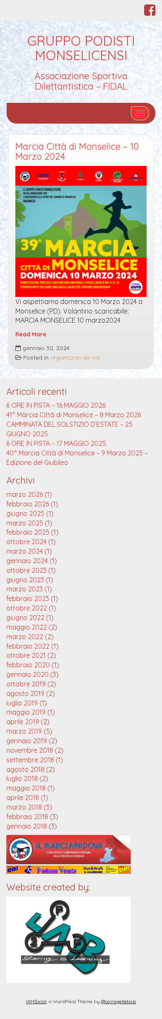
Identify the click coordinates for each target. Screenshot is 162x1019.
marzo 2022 (24, 636)
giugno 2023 (25, 580)
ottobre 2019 (26, 684)
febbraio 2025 (27, 532)
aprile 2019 (22, 721)
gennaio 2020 (27, 674)
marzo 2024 (24, 551)
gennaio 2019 (26, 741)
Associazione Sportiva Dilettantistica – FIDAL (81, 81)
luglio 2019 (22, 703)
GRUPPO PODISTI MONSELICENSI (81, 47)
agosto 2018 (25, 769)
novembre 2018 (29, 750)
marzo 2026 (24, 494)
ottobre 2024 (26, 541)
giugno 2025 (25, 513)
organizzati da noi (75, 357)
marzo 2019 (24, 731)
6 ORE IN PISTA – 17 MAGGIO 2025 (56, 443)
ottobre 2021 (26, 655)
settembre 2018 (30, 760)
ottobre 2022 (26, 608)
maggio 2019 (26, 712)
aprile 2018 (22, 797)
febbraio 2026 (27, 504)
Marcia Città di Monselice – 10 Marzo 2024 (77, 152)
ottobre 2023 (26, 570)
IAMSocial (36, 1001)
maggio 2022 (26, 627)
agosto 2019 (25, 693)
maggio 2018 (26, 788)
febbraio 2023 (27, 598)
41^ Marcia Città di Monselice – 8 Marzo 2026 (73, 415)
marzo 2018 (24, 807)
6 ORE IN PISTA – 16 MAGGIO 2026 (56, 405)
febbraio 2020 (28, 665)
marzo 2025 (24, 523)
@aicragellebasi (118, 1001)
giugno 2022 (25, 617)
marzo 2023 (24, 589)
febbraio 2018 (27, 816)
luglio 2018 (22, 778)
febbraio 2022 (27, 646)
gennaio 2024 (27, 561)
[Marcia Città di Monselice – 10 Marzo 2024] (81, 231)
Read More (31, 334)
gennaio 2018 (26, 826)
